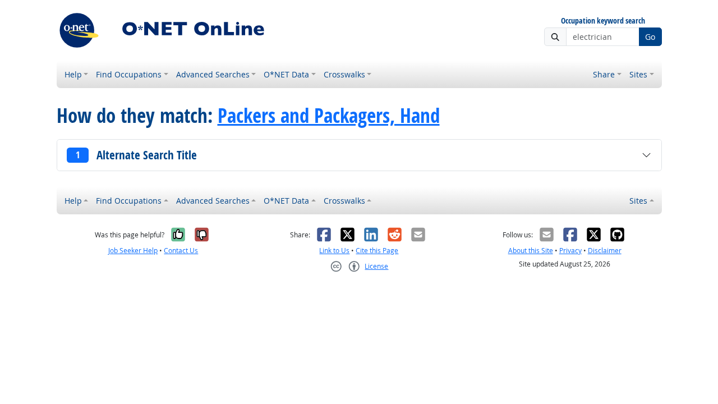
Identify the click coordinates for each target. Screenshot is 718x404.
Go (650, 36)
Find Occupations (129, 74)
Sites (638, 74)
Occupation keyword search (603, 21)
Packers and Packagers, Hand (329, 115)
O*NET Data (286, 74)
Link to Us (334, 250)
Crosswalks (344, 74)
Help (73, 74)
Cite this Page (377, 250)
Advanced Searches (213, 74)
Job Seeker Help (133, 250)
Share (604, 74)
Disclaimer (605, 250)
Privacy (570, 250)
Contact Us (181, 250)
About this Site (530, 250)
